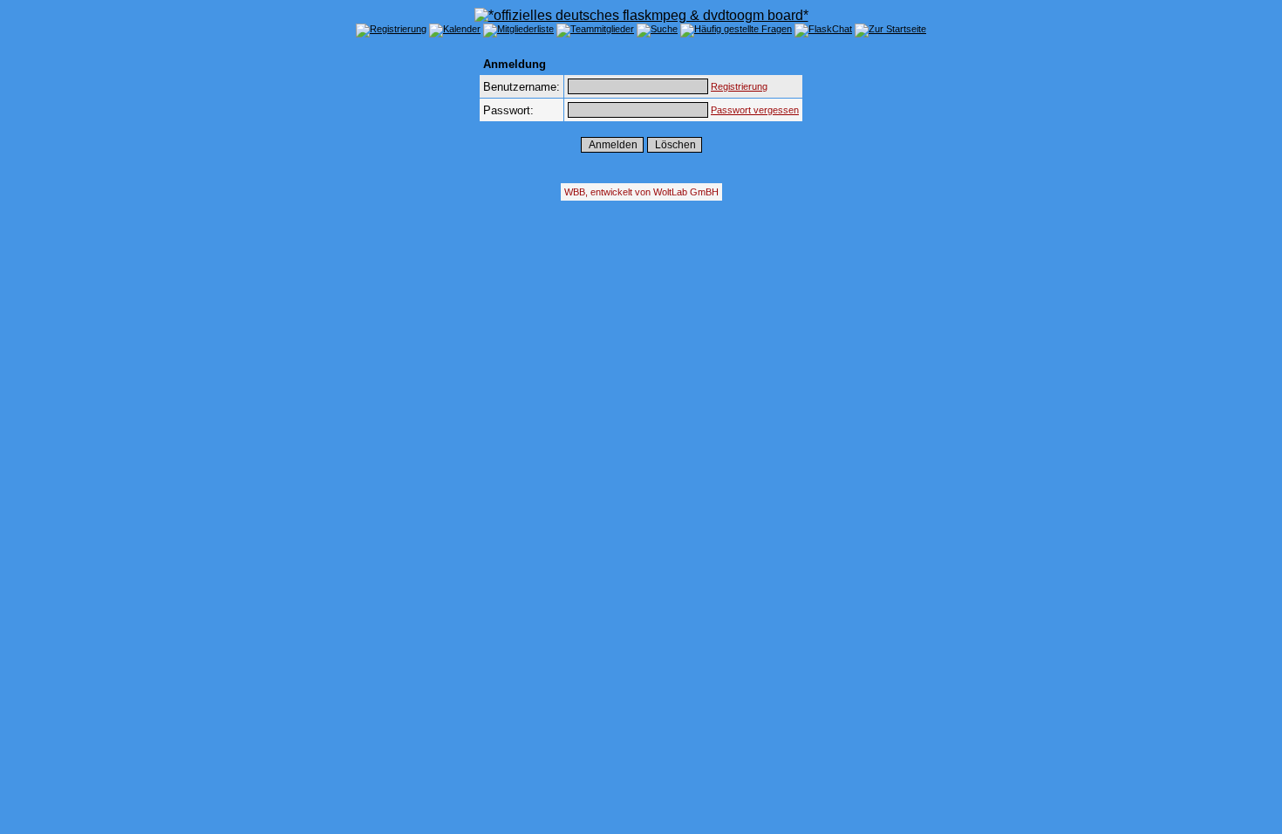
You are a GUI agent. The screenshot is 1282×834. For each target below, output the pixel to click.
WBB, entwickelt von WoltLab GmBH (641, 192)
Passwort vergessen (755, 110)
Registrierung (739, 86)
